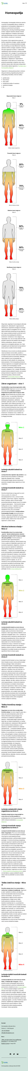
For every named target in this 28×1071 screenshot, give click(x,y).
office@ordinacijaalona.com (7, 1032)
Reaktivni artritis (5, 1043)
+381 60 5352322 (5, 1030)
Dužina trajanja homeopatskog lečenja (13, 871)
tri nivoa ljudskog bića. (16, 569)
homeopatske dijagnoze (14, 376)
